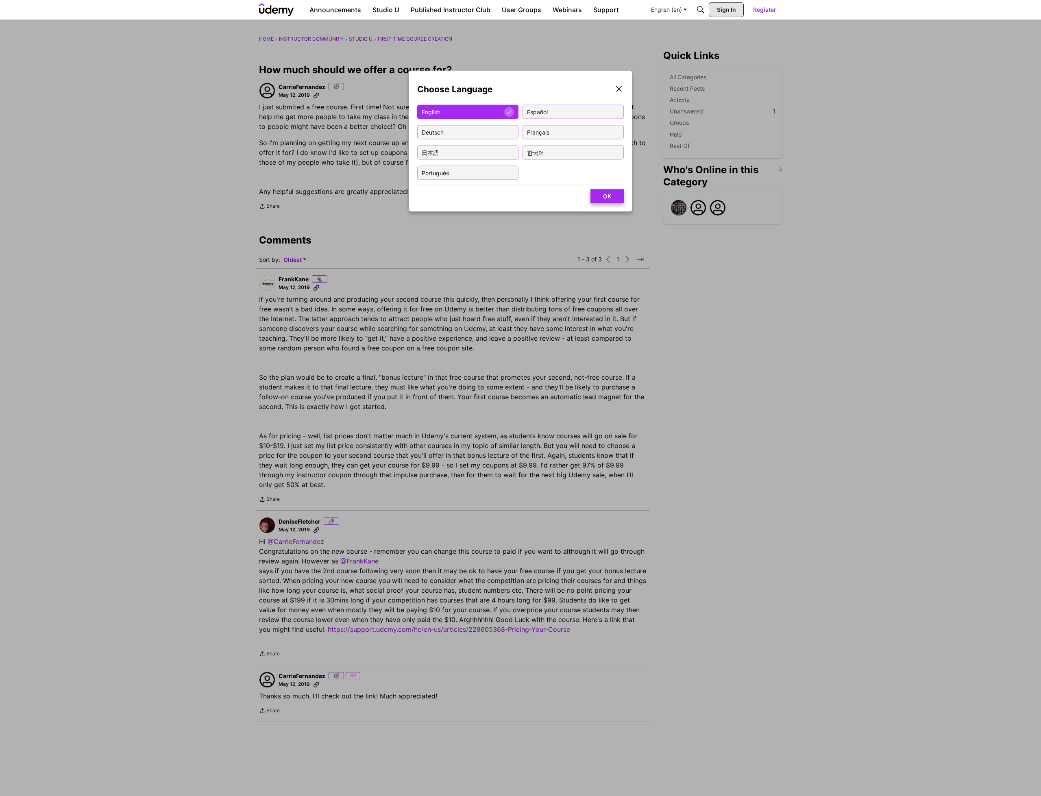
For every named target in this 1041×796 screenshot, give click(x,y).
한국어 (535, 152)
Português (435, 172)
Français (538, 131)
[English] (276, 9)
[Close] (619, 89)
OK (607, 196)
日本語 (430, 152)
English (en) (666, 9)
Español (537, 111)
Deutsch (433, 131)
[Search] (700, 9)
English (431, 111)
